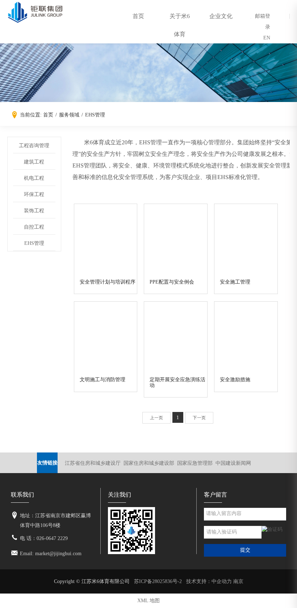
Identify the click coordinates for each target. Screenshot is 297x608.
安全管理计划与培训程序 (107, 282)
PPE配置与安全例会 (172, 282)
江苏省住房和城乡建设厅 (93, 463)
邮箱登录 (262, 21)
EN (266, 38)
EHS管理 (34, 243)
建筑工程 (34, 162)
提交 (245, 550)
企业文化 (221, 16)
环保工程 (34, 194)
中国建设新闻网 (233, 463)
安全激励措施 (235, 379)
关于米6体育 (180, 25)
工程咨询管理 (34, 145)
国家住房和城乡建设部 (149, 463)
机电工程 (34, 178)
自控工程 (34, 227)
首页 (138, 16)
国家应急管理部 (195, 463)
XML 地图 (148, 600)
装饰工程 (34, 210)
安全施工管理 (235, 282)
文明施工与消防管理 (102, 379)
